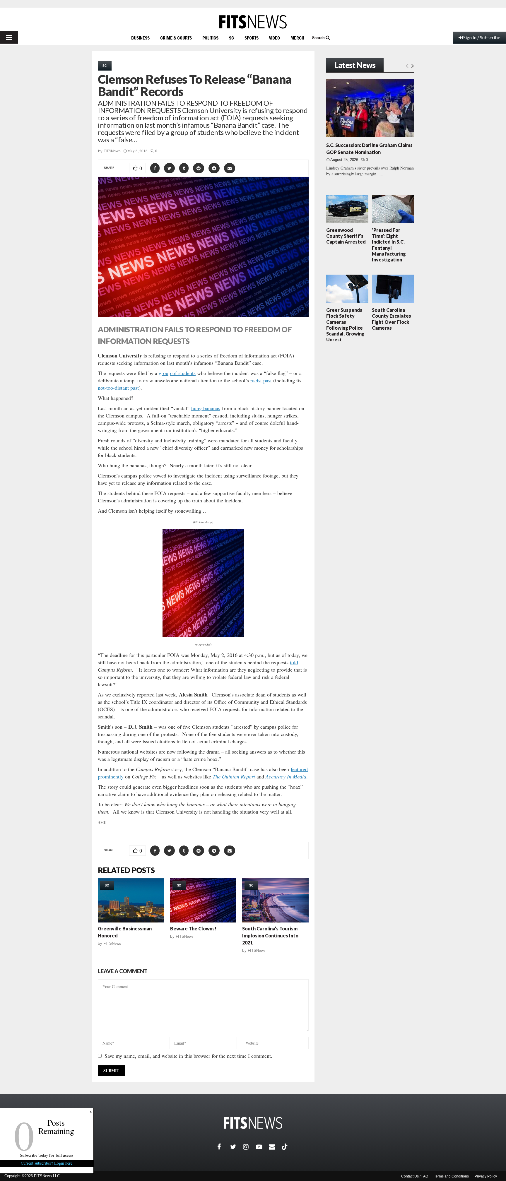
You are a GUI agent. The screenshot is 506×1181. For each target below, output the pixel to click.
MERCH (297, 37)
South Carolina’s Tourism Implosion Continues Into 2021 (270, 935)
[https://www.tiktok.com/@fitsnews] (285, 1146)
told (294, 662)
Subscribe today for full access (46, 1155)
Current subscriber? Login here (47, 1163)
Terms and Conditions (451, 1176)
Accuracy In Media (286, 776)
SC (231, 37)
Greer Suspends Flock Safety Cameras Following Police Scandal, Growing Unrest (345, 324)
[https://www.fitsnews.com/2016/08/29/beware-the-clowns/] (203, 900)
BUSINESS (140, 37)
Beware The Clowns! (193, 928)
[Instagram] (249, 1146)
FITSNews (112, 151)
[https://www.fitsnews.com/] (253, 22)
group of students (177, 372)
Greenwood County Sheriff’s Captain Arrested (346, 235)
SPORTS (252, 37)
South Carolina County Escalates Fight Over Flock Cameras (391, 319)
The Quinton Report (234, 776)
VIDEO (274, 37)
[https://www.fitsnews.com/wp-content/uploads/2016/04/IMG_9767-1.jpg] (203, 583)
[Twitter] (236, 1146)
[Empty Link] (407, 65)
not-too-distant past (118, 387)
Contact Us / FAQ (414, 1176)
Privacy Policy (486, 1176)
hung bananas (205, 408)
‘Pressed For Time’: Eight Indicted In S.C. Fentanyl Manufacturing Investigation (389, 244)
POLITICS (210, 37)
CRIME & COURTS (176, 37)
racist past (261, 380)
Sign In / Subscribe (481, 37)
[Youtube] (262, 1146)
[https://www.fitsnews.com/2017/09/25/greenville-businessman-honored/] (131, 900)
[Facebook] (223, 1146)
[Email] (275, 1146)
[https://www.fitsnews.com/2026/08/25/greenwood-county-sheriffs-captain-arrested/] (347, 209)
